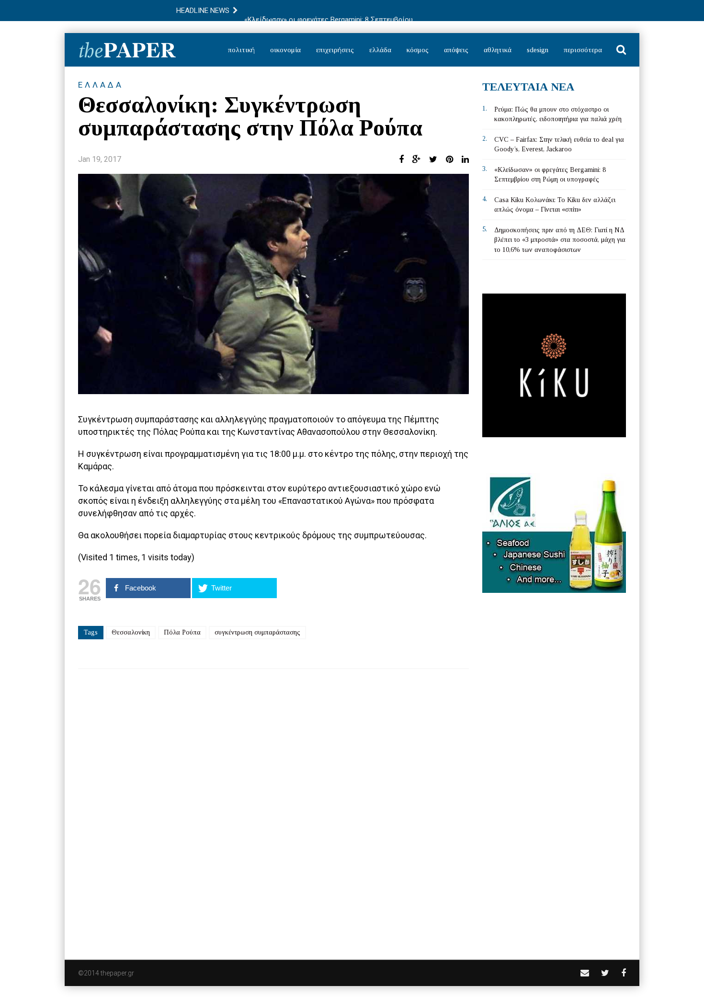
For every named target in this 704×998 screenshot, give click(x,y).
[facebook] (623, 973)
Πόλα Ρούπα (182, 632)
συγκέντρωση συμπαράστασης (257, 632)
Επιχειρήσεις (335, 50)
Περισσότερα (583, 50)
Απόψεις (456, 50)
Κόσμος (418, 50)
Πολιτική (241, 50)
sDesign (537, 50)
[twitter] (605, 973)
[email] (584, 973)
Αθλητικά (497, 50)
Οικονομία (285, 50)
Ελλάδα (380, 50)
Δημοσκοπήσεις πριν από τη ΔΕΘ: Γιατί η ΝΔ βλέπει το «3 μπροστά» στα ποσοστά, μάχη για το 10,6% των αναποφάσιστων (559, 240)
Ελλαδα (101, 85)
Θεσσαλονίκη (131, 632)
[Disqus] (273, 808)
